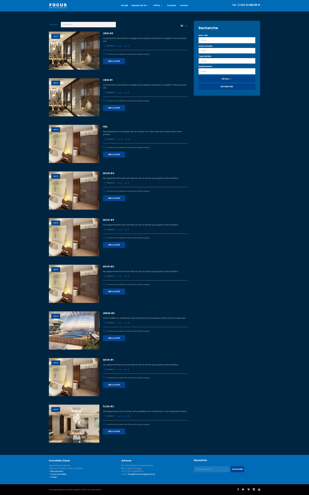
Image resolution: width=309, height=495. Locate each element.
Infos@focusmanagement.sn (141, 474)
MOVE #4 (108, 173)
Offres (157, 5)
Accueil (124, 5)
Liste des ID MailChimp (186, 25)
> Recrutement (56, 471)
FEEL (105, 126)
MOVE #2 (108, 266)
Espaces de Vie (139, 5)
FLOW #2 (108, 406)
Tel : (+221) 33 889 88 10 (246, 5)
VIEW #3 (108, 33)
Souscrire (237, 469)
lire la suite (114, 61)
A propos (171, 5)
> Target (53, 477)
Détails (225, 78)
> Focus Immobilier (58, 474)
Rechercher (227, 86)
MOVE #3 (108, 220)
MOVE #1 (108, 359)
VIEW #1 (108, 80)
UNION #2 (109, 313)
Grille (182, 25)
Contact (184, 5)
